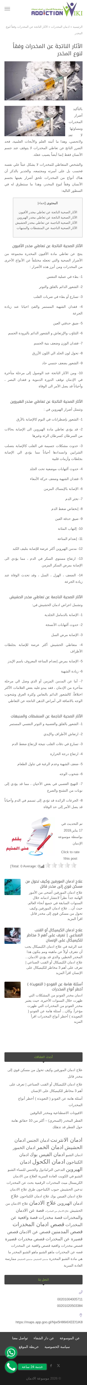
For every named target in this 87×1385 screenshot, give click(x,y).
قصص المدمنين (67, 1231)
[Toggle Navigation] (7, 9)
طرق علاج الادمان (22, 1189)
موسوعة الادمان (37, 1378)
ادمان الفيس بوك (47, 1154)
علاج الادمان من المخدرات (57, 1211)
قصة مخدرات (50, 1217)
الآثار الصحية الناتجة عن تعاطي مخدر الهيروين (47, 217)
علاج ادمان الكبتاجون (34, 1196)
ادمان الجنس (38, 1140)
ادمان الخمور (24, 1147)
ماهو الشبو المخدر (25, 1252)
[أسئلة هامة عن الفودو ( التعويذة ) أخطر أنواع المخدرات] (12, 990)
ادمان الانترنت (66, 1140)
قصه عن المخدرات (69, 1252)
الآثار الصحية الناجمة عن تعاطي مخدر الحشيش (46, 222)
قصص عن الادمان (34, 1231)
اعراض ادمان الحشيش (54, 605)
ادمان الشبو (74, 1155)
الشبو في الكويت (70, 1176)
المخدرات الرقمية (47, 1183)
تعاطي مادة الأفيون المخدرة (46, 254)
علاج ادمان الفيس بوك (66, 1196)
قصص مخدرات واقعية (67, 1246)
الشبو (12, 1170)
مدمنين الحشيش (24, 1259)
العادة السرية (47, 1176)
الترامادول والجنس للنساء (35, 1170)
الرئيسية (78, 26)
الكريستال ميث (72, 1183)
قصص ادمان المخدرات (38, 1224)
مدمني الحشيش (40, 1259)
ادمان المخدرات (60, 26)
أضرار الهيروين (61, 409)
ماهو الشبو (46, 1252)
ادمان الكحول (48, 1161)
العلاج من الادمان (25, 1176)
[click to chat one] (11, 1353)
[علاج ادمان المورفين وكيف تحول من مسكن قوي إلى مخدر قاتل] (12, 887)
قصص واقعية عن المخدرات (30, 1246)
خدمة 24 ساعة (32, 1367)
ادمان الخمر (50, 1147)
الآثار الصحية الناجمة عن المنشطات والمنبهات (47, 228)
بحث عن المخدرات (20, 1183)
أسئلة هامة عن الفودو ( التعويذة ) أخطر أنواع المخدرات (55, 987)
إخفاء (41, 203)
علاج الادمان (42, 1203)
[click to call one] (11, 1367)
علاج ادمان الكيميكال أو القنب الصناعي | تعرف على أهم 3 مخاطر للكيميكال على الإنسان (55, 935)
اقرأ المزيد (75, 919)
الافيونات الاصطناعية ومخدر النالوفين (56, 1113)
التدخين (59, 1170)
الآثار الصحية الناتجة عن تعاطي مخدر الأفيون (48, 212)
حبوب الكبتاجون (47, 1189)
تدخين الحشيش (71, 1189)
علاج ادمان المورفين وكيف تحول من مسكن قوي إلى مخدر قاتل (54, 884)
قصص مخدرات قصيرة (25, 1238)
